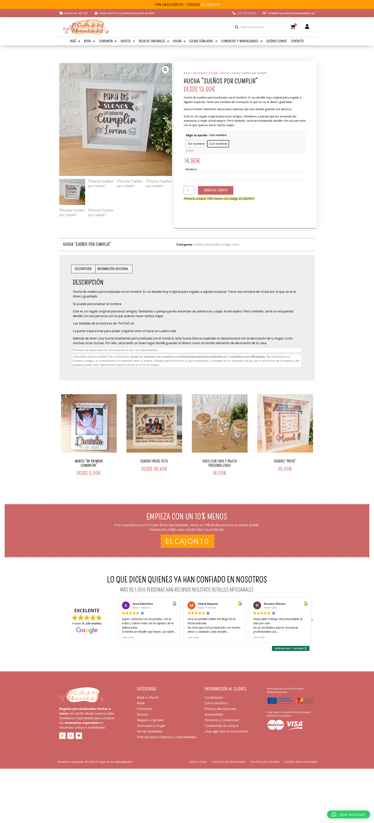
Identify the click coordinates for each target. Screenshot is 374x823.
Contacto (297, 41)
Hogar (177, 41)
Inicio (187, 73)
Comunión (106, 41)
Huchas (225, 73)
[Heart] (79, 735)
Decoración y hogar (205, 73)
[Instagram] (70, 735)
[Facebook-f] (62, 735)
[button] (165, 69)
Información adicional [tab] (113, 269)
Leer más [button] (128, 637)
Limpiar (190, 150)
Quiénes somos (276, 41)
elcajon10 (187, 541)
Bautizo (126, 41)
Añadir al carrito (216, 190)
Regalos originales (152, 41)
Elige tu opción (196, 135)
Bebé (73, 41)
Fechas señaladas (201, 41)
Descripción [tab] (83, 269)
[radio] (196, 144)
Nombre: (191, 169)
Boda (87, 41)
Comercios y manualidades (239, 41)
